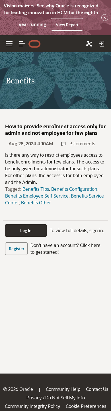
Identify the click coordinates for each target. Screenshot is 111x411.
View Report (67, 24)
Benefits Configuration (74, 189)
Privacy (34, 397)
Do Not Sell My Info (65, 397)
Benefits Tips (35, 189)
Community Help (63, 389)
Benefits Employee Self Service (37, 196)
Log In (26, 230)
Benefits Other (36, 203)
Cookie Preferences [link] (86, 406)
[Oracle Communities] (89, 43)
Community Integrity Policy (32, 406)
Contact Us (97, 389)
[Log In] (101, 43)
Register (16, 248)
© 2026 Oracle (18, 389)
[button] (22, 43)
